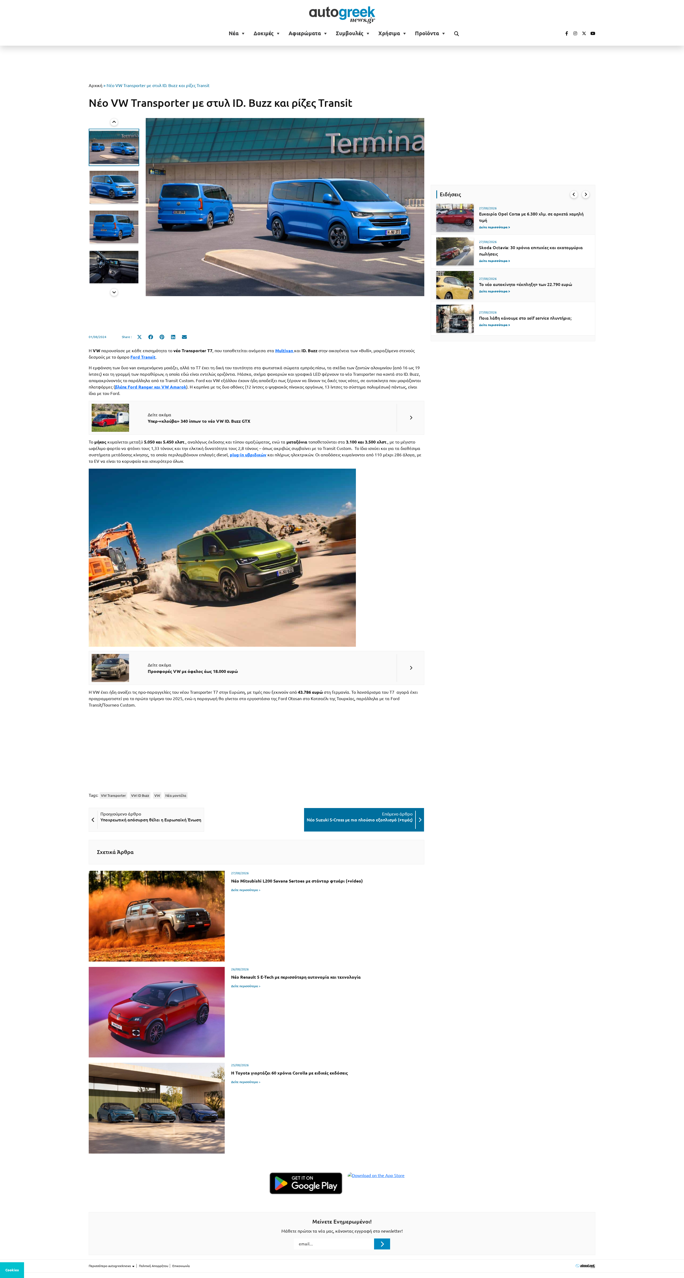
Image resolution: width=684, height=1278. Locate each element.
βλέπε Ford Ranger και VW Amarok (150, 387)
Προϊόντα (427, 33)
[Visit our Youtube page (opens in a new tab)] (591, 33)
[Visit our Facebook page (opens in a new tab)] (564, 33)
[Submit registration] (382, 1243)
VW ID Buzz (140, 795)
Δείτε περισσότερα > (246, 890)
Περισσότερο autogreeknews (110, 1266)
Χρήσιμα (389, 33)
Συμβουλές (349, 33)
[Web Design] (585, 1266)
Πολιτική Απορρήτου (153, 1266)
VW (157, 795)
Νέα (234, 33)
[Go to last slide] (574, 194)
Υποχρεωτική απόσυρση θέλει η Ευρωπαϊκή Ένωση (150, 819)
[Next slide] (114, 292)
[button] (114, 147)
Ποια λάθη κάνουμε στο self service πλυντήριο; (525, 318)
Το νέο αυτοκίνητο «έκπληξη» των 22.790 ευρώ (525, 284)
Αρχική (95, 85)
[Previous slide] (114, 122)
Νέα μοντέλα (175, 795)
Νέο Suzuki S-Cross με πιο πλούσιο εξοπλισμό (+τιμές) (360, 819)
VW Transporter (113, 795)
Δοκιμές (264, 33)
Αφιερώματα (305, 33)
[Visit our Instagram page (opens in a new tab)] (573, 33)
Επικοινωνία (181, 1266)
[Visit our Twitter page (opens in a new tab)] (582, 33)
